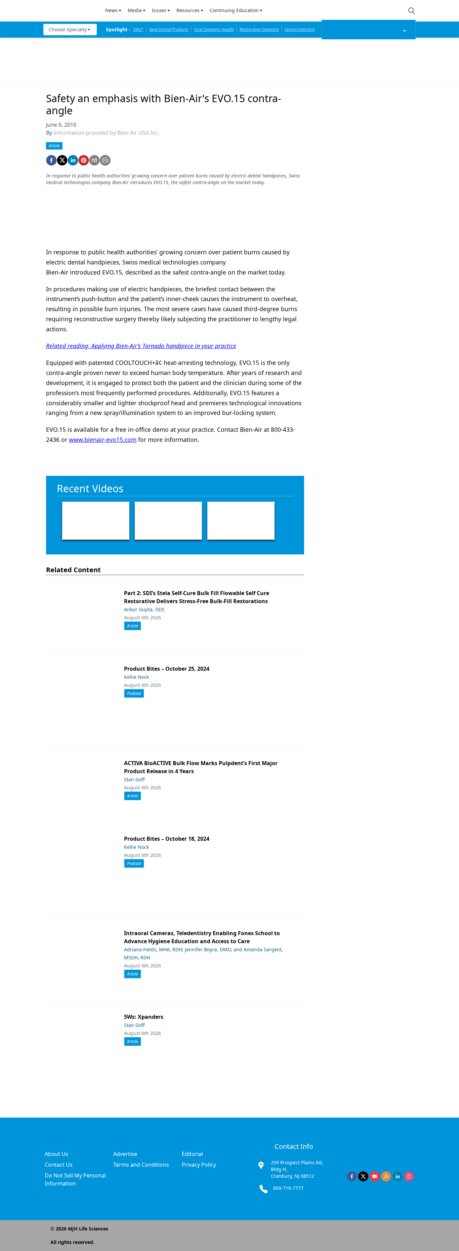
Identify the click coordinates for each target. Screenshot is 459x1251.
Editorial (192, 1154)
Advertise (125, 1154)
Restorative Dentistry (259, 29)
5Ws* (138, 29)
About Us (56, 1154)
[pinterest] (83, 160)
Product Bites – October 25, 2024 (166, 668)
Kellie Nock (136, 677)
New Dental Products (169, 29)
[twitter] (62, 160)
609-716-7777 (288, 1188)
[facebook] (51, 160)
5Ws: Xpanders (143, 1016)
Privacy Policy (199, 1164)
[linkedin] (73, 160)
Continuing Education (234, 10)
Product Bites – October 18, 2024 (166, 838)
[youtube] (375, 1176)
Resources (188, 10)
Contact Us (59, 1164)
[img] (70, 11)
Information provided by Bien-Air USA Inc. (106, 132)
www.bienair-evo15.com (102, 439)
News (111, 10)
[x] (363, 1176)
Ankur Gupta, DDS (144, 609)
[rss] (386, 1176)
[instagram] (409, 1176)
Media (135, 10)
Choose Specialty (68, 29)
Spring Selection (300, 29)
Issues (159, 10)
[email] (94, 160)
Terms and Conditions (141, 1164)
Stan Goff (134, 779)
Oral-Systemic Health (214, 29)
